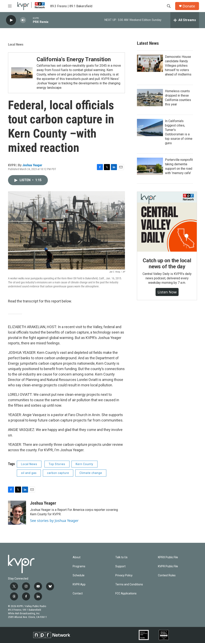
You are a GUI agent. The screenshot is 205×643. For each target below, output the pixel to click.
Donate (189, 6)
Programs (79, 566)
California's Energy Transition (74, 59)
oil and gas (29, 473)
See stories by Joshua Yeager (54, 520)
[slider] (29, 20)
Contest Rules (167, 575)
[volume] (23, 20)
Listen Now (167, 292)
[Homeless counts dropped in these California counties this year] (150, 97)
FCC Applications (126, 593)
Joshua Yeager (32, 165)
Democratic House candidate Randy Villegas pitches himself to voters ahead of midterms (178, 65)
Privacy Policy (124, 575)
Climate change (90, 473)
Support (120, 566)
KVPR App (79, 584)
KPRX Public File (168, 557)
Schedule (78, 575)
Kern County (84, 464)
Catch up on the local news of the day (167, 263)
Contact (78, 593)
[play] (11, 20)
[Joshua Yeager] (17, 513)
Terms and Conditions (129, 584)
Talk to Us (121, 557)
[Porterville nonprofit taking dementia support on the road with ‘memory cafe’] (150, 166)
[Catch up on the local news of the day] (167, 222)
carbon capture (58, 473)
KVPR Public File (168, 566)
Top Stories (57, 464)
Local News (15, 44)
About (76, 557)
